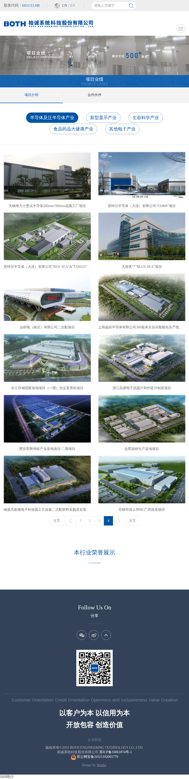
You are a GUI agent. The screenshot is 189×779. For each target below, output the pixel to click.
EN (72, 5)
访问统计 (7, 777)
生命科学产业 (145, 117)
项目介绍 (31, 95)
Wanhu (101, 765)
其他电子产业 (122, 129)
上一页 (70, 520)
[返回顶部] (106, 635)
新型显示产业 (103, 117)
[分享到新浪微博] (94, 635)
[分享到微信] (81, 635)
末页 (132, 521)
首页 (56, 521)
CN (64, 5)
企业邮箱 (94, 740)
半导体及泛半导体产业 (52, 117)
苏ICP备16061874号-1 (115, 752)
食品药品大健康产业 (73, 129)
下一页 (118, 520)
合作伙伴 (94, 95)
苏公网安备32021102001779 (97, 757)
